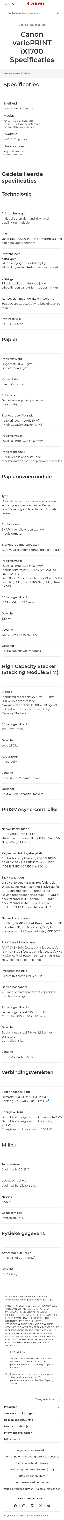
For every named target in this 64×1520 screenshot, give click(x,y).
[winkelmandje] (5, 4)
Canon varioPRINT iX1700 (17, 73)
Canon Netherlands (30, 1498)
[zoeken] (14, 4)
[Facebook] (15, 1505)
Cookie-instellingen (48, 1488)
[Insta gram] (23, 1505)
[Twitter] (40, 1505)
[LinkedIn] (32, 1505)
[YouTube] (48, 1505)
